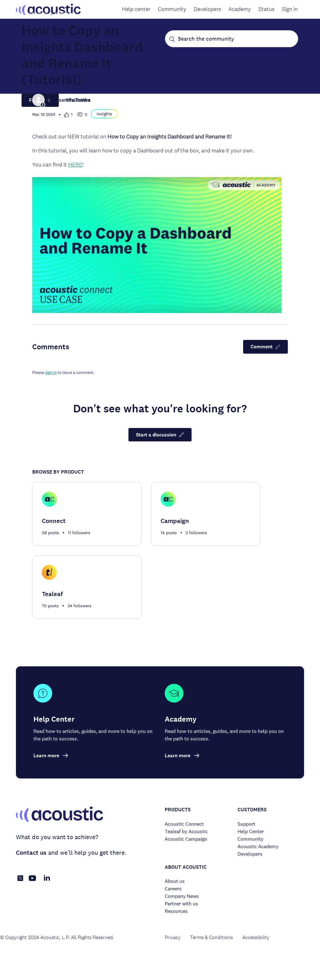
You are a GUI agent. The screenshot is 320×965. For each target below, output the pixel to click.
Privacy (173, 937)
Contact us (31, 852)
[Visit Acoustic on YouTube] (33, 881)
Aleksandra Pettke (69, 100)
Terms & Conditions (211, 937)
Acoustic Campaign (186, 839)
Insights (104, 114)
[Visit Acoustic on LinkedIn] (47, 881)
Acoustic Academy (258, 846)
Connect (66, 13)
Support (246, 824)
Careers (173, 888)
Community (172, 9)
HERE (75, 164)
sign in (51, 372)
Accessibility (255, 937)
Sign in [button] (290, 9)
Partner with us (181, 903)
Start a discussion (156, 434)
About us (175, 881)
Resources (176, 911)
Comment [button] (261, 346)
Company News (182, 896)
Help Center (251, 831)
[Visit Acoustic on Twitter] (20, 879)
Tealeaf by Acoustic (186, 831)
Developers (207, 9)
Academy (239, 9)
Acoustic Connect (184, 824)
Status (266, 9)
